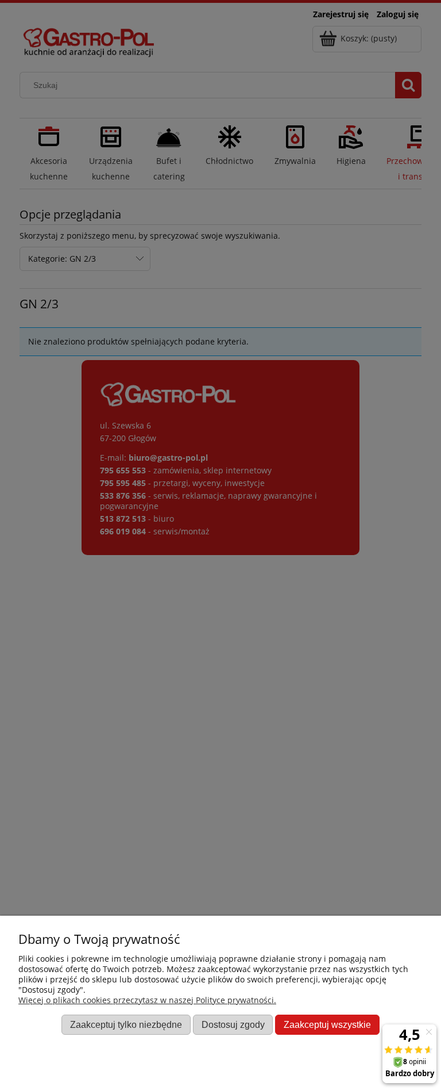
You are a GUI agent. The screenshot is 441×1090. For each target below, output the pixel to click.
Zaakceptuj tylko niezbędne (126, 1024)
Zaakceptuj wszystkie (327, 1024)
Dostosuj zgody (233, 1024)
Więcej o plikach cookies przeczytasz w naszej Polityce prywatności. (147, 1000)
